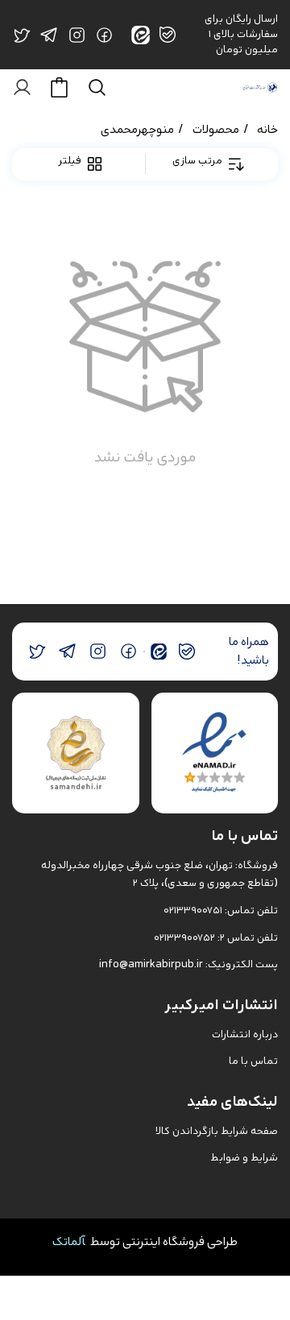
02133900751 (193, 910)
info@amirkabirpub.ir (151, 964)
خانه (267, 129)
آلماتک (68, 1241)
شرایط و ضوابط (244, 1157)
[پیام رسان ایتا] (159, 651)
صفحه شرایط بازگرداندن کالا (216, 1131)
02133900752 (184, 937)
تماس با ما (253, 1061)
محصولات (216, 129)
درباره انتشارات (245, 1034)
